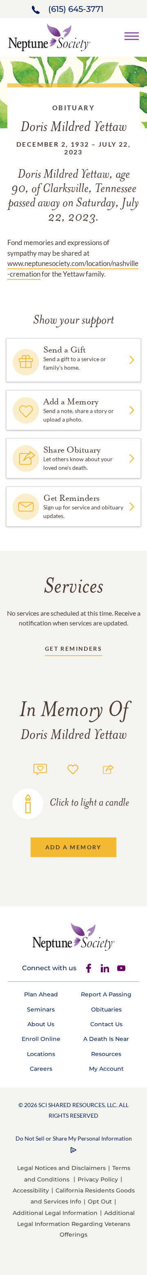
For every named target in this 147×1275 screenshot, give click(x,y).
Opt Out (100, 1201)
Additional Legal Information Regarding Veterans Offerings (76, 1223)
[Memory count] (40, 768)
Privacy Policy (98, 1179)
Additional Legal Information (55, 1213)
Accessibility (31, 1190)
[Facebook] (89, 968)
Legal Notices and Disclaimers (61, 1168)
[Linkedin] (105, 968)
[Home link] (49, 36)
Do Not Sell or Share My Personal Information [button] (74, 1138)
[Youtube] (121, 968)
